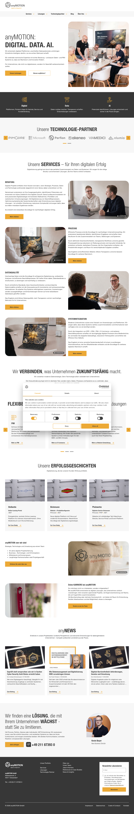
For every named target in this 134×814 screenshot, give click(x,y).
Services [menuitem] (43, 767)
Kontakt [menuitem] (126, 805)
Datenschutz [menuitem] (100, 805)
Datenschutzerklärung (116, 785)
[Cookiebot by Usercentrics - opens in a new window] (100, 386)
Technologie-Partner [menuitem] (47, 772)
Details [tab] (67, 393)
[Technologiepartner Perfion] (57, 138)
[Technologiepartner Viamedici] (97, 138)
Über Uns (81, 14)
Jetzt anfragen (14, 744)
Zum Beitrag (11, 692)
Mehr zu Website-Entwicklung (101, 443)
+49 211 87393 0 (43, 744)
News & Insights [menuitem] (68, 772)
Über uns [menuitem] (66, 763)
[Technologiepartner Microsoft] (37, 138)
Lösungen (41, 14)
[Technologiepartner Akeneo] (77, 138)
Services (29, 14)
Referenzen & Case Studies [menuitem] (72, 770)
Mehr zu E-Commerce (58, 443)
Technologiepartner (58, 14)
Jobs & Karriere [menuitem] (68, 767)
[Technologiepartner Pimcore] (17, 138)
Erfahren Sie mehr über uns (18, 564)
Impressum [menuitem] (89, 805)
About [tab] (96, 393)
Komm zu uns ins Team (80, 606)
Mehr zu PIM (15, 443)
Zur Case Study (13, 525)
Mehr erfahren (14, 216)
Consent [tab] (38, 393)
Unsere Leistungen (15, 73)
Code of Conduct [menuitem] (114, 805)
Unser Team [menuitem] (67, 765)
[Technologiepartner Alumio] (116, 138)
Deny (66, 426)
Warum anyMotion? (39, 73)
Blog (72, 14)
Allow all (95, 426)
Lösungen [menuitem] (43, 770)
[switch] (56, 418)
